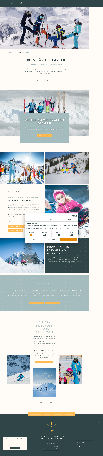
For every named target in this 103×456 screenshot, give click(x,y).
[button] (4, 3)
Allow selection (51, 239)
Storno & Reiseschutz (85, 440)
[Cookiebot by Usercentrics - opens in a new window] (72, 216)
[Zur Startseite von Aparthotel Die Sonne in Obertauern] (51, 425)
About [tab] (69, 219)
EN (15, 3)
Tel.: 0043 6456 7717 (51, 446)
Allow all (68, 239)
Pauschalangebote (35, 414)
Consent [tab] (33, 219)
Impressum (80, 442)
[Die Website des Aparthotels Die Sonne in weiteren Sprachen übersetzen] (21, 3)
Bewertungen (69, 414)
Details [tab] (51, 219)
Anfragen (47, 414)
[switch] (44, 235)
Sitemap (79, 446)
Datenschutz (81, 444)
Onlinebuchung (57, 414)
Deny (34, 239)
